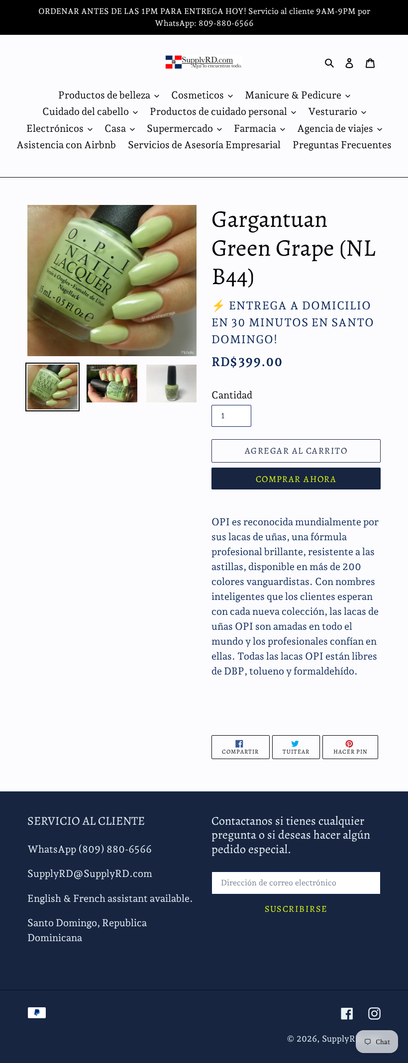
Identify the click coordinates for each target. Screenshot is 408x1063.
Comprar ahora (296, 479)
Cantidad (231, 395)
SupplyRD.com (351, 1039)
